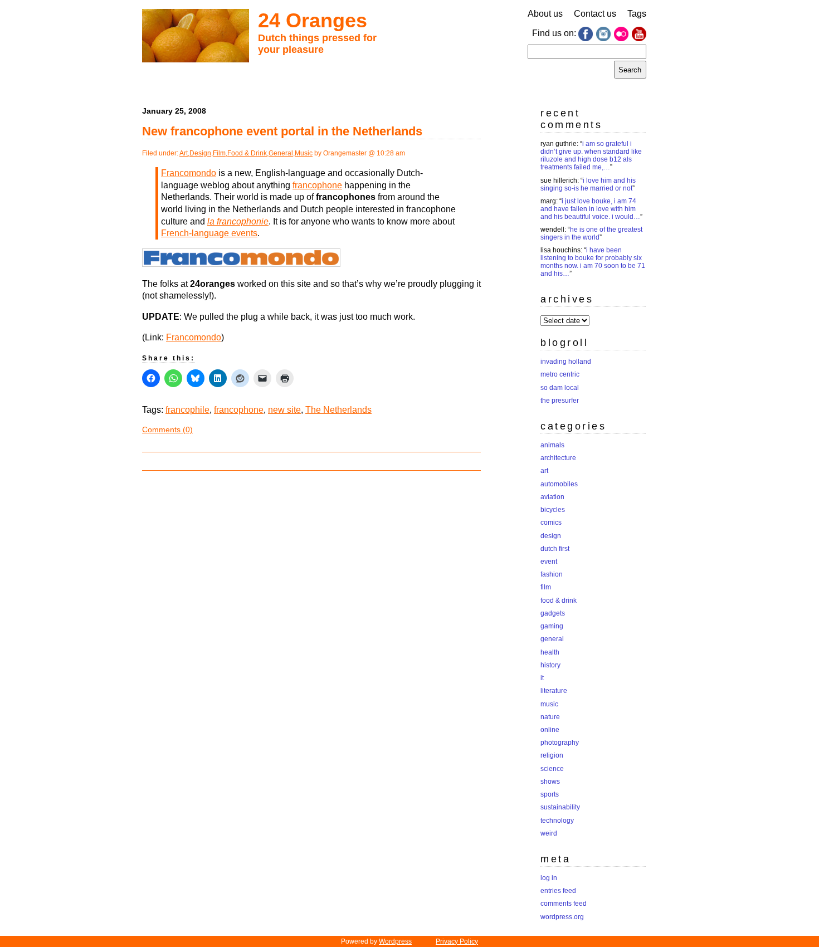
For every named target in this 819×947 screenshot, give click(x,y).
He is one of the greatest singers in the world (591, 233)
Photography (559, 742)
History (550, 665)
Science (552, 769)
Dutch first (554, 549)
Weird (548, 833)
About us (545, 13)
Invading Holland (565, 361)
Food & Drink (247, 153)
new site (284, 409)
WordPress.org (562, 917)
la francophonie (238, 221)
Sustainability (560, 807)
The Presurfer (559, 400)
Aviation (552, 497)
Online (549, 730)
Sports (549, 794)
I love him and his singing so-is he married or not (588, 184)
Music (304, 153)
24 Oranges (312, 20)
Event (548, 561)
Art (183, 153)
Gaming (551, 626)
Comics (551, 522)
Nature (550, 717)
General (281, 153)
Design (200, 153)
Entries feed (558, 891)
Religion (551, 755)
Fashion (551, 574)
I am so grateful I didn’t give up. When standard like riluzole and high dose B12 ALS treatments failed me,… (591, 155)
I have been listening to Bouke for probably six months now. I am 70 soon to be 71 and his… (592, 261)
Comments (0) (167, 429)
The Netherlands (338, 409)
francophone (317, 185)
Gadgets (552, 613)
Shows (550, 781)
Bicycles (552, 510)
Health (549, 652)
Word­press (395, 941)
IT (542, 678)
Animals (552, 445)
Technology (557, 820)
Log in (548, 878)
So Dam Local (559, 388)
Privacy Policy (457, 941)
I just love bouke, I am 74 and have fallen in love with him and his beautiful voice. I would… (590, 209)
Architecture (558, 458)
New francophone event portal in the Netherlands (282, 131)
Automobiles (559, 484)
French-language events (209, 233)
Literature (553, 691)
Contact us (595, 13)
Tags (636, 13)
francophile (187, 409)
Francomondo (188, 173)
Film (219, 153)
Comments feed (563, 903)
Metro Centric (559, 374)
